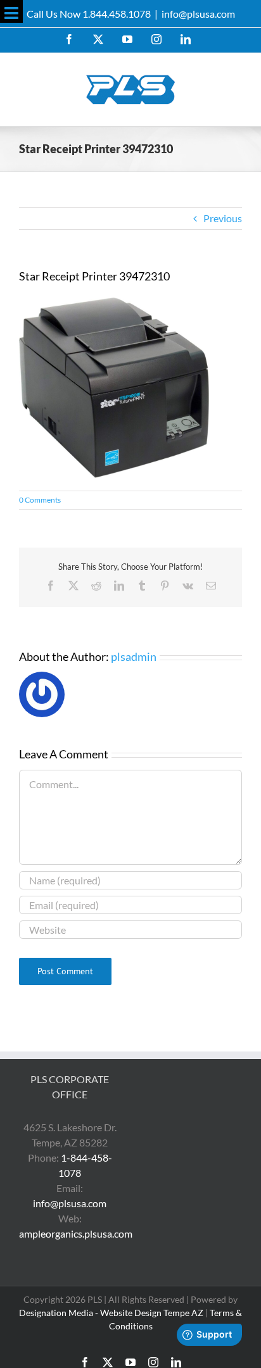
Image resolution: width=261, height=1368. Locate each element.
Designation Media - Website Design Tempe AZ (111, 1312)
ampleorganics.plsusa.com (75, 1233)
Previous (222, 218)
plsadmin (133, 656)
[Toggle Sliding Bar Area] (11, 11)
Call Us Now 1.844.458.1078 (89, 14)
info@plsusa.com (198, 14)
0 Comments (40, 500)
